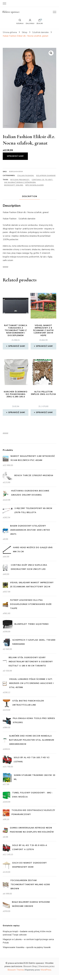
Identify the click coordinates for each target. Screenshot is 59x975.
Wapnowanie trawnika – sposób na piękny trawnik (27, 947)
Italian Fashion (25, 175)
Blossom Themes (16, 969)
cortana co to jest (42, 180)
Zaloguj (30, 23)
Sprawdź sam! (15, 156)
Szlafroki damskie (46, 175)
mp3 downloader (34, 185)
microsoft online (13, 185)
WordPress (46, 969)
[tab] (29, 196)
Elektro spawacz (10, 12)
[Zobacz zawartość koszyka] (39, 21)
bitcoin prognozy (19, 180)
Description (29, 196)
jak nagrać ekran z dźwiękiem (20, 182)
